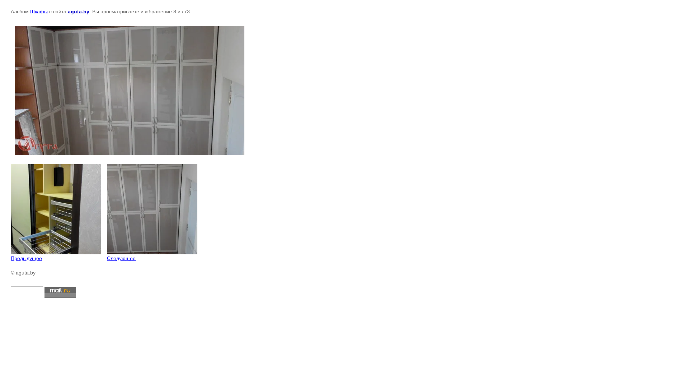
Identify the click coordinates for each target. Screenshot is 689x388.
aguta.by (78, 11)
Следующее (121, 258)
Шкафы (39, 11)
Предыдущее (26, 258)
